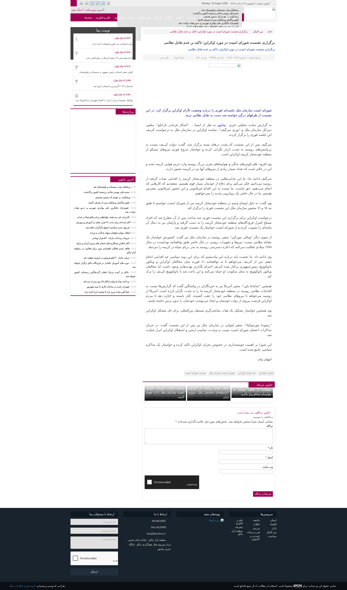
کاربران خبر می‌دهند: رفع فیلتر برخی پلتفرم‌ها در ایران (106, 217)
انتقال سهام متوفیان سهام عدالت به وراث (113, 232)
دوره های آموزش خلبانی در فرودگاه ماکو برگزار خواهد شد (105, 265)
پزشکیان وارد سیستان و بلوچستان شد (220, 10)
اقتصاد (225, 17)
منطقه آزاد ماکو (230, 25)
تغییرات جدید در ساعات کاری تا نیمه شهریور (111, 286)
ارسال (94, 571)
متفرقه (88, 17)
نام (270, 448)
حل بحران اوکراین (247, 373)
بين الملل (204, 17)
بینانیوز (297, 586)
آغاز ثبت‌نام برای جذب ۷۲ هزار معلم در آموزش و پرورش (106, 222)
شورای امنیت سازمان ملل (222, 373)
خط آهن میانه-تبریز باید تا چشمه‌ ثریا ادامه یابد (110, 292)
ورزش (158, 17)
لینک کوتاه (179, 57)
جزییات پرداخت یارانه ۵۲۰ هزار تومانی (114, 238)
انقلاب (168, 17)
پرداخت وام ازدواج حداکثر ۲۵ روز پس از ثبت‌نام (109, 281)
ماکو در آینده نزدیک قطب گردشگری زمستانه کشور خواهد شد (105, 274)
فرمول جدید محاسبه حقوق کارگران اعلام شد (111, 227)
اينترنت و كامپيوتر (124, 17)
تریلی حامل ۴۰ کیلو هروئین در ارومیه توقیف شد (109, 257)
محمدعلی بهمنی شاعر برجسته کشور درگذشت (216, 13)
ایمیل (269, 457)
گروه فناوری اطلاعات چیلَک (22, 586)
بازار (215, 17)
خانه (269, 31)
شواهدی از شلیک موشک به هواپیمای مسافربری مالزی (252, 392)
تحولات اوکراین (266, 373)
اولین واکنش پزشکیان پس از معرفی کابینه (112, 202)
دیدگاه (270, 426)
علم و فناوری (103, 17)
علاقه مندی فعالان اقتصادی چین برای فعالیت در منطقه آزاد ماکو (105, 250)
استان (236, 17)
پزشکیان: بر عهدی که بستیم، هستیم (115, 197)
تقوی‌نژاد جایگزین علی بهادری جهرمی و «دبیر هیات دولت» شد (105, 209)
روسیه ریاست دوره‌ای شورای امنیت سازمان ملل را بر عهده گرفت (165, 393)
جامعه (179, 17)
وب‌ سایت (267, 467)
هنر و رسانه (144, 17)
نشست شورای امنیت (195, 373)
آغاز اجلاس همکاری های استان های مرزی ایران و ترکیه (106, 243)
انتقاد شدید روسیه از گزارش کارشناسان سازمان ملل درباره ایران (209, 393)
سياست (190, 17)
